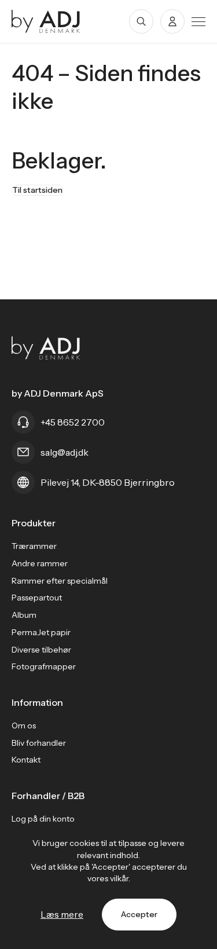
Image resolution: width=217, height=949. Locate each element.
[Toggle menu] (198, 22)
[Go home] (46, 21)
